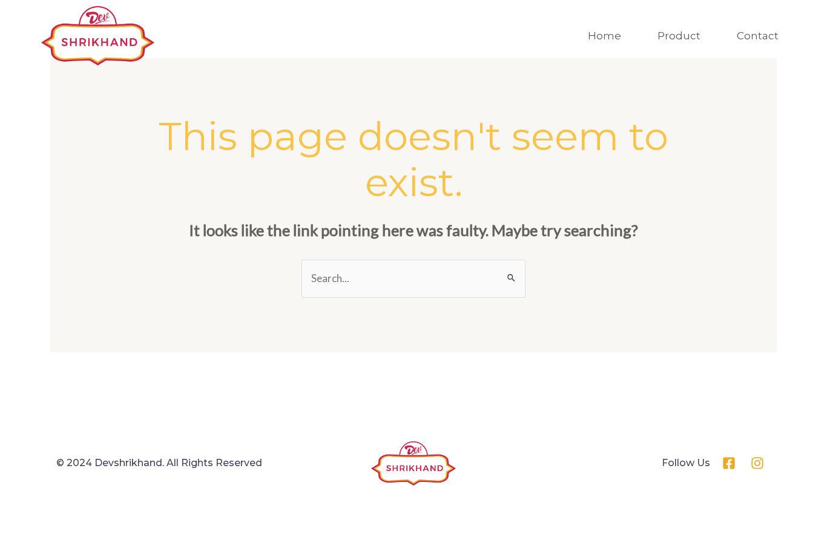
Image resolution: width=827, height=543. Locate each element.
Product (678, 36)
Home (604, 36)
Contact (758, 36)
